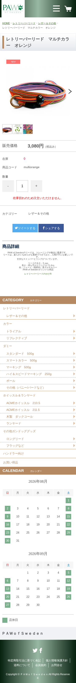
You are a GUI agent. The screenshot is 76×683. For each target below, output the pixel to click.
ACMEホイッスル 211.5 (23, 409)
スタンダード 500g (20, 353)
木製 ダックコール (19, 416)
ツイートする (26, 228)
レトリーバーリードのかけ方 (38, 274)
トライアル (13, 331)
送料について (22, 665)
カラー (7, 323)
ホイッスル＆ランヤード (19, 395)
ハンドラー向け (13, 453)
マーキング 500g (18, 367)
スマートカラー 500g (21, 360)
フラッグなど (15, 445)
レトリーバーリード (24, 23)
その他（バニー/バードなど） (26, 387)
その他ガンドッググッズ (19, 431)
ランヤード (13, 423)
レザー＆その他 (47, 23)
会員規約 (40, 665)
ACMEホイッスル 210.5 (23, 403)
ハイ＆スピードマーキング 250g (29, 374)
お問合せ (56, 665)
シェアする (52, 228)
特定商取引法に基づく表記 (24, 660)
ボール (10, 380)
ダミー (7, 346)
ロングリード (15, 438)
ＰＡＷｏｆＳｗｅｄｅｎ (22, 633)
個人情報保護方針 (57, 660)
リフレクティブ (16, 338)
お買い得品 (10, 462)
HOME (6, 23)
